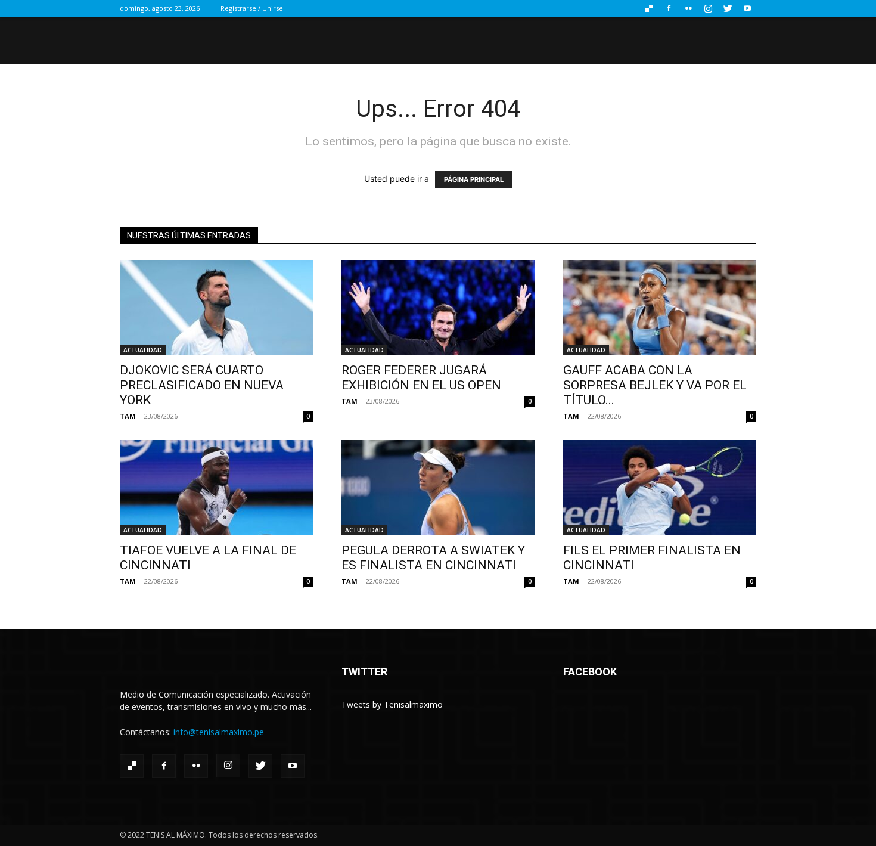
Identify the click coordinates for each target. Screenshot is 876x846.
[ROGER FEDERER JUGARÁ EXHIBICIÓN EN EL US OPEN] (438, 307)
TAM (128, 415)
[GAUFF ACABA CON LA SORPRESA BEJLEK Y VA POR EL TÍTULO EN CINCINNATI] (659, 307)
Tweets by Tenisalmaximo (392, 704)
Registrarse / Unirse (251, 8)
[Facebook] (669, 8)
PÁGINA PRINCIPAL (474, 179)
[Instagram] (708, 8)
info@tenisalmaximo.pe (218, 731)
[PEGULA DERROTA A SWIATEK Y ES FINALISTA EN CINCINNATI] (438, 487)
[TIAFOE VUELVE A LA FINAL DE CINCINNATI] (216, 487)
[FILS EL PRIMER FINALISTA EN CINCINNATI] (659, 487)
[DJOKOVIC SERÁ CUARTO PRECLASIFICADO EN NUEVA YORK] (216, 307)
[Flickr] (688, 8)
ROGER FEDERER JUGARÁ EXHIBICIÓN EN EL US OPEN (421, 377)
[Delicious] (649, 8)
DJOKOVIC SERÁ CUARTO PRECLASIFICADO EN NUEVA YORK (202, 385)
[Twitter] (728, 8)
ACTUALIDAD (142, 350)
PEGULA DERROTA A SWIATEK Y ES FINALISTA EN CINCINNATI (433, 557)
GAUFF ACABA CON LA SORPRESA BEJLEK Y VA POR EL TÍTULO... (655, 385)
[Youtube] (747, 8)
